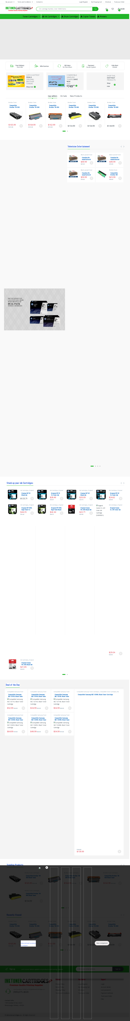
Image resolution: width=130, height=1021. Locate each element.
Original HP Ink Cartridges (27, 491)
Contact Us (39, 2)
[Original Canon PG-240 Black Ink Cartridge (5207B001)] (72, 509)
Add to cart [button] (21, 126)
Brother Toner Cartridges (13, 103)
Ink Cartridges (50, 16)
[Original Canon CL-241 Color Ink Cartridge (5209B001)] (101, 580)
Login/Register (83, 2)
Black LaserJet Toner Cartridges (86, 155)
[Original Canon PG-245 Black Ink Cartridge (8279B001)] (13, 664)
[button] (64, 131)
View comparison (102, 943)
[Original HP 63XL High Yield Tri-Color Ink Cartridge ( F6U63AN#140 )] (13, 509)
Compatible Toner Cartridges (108, 692)
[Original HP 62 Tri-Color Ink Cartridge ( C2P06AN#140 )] (101, 495)
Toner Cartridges (30, 16)
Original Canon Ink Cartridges (86, 505)
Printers (103, 16)
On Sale (63, 96)
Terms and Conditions (24, 2)
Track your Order (119, 2)
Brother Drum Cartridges (113, 170)
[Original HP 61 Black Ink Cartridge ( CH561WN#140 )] (13, 495)
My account (9, 2)
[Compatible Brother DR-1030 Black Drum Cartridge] (102, 173)
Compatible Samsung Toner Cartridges (88, 692)
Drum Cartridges (71, 16)
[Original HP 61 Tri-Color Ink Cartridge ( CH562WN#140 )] (42, 495)
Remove (47, 867)
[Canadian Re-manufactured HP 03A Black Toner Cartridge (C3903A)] (74, 158)
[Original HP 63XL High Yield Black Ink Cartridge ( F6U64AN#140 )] (42, 509)
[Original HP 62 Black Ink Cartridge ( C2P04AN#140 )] (72, 495)
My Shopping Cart (96, 2)
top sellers (52, 96)
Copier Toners (89, 16)
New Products (76, 96)
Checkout (108, 2)
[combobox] (64, 9)
